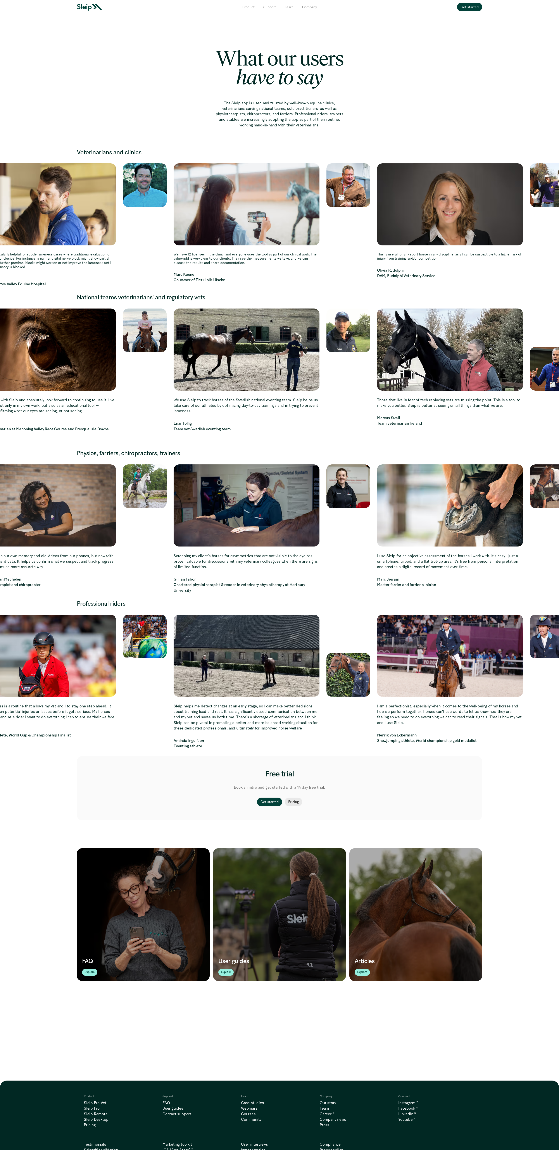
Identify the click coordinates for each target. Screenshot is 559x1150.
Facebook (406, 1108)
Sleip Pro (92, 1108)
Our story (328, 1103)
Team (324, 1108)
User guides (172, 1108)
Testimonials (95, 1145)
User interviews (254, 1145)
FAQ (166, 1103)
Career (326, 1114)
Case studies (252, 1103)
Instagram (407, 1103)
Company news (333, 1120)
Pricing (90, 1125)
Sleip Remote (96, 1114)
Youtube (405, 1120)
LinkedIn (405, 1114)
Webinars (249, 1108)
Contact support (176, 1114)
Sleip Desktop (96, 1120)
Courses (248, 1114)
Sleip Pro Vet (95, 1103)
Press (324, 1125)
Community (251, 1120)
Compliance (330, 1145)
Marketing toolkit (177, 1145)
